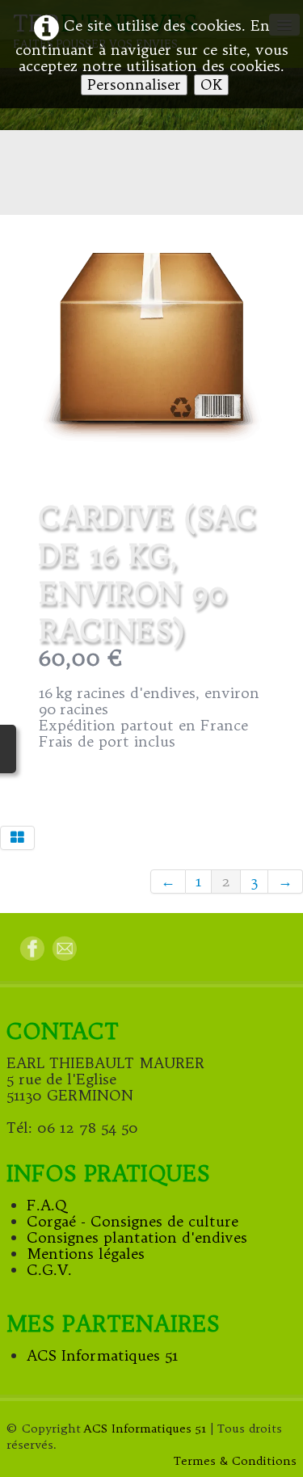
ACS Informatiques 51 (102, 1355)
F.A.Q (47, 1205)
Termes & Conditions (235, 1461)
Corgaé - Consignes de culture (132, 1221)
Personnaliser (134, 84)
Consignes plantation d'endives (137, 1237)
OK (211, 84)
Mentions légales (86, 1253)
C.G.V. (49, 1269)
